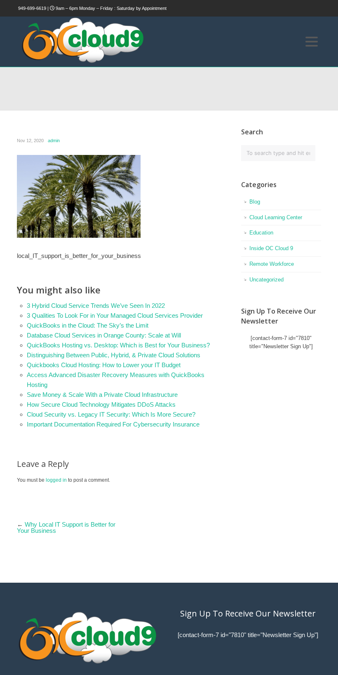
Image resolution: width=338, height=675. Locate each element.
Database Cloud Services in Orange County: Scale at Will (104, 335)
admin (54, 140)
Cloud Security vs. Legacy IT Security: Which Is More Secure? (111, 414)
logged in (56, 480)
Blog (254, 202)
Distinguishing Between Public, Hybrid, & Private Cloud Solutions (113, 355)
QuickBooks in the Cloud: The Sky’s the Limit (87, 325)
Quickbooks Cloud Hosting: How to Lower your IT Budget (104, 364)
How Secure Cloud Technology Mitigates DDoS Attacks (101, 404)
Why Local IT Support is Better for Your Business (66, 527)
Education (261, 233)
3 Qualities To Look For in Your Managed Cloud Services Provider (115, 315)
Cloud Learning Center (275, 217)
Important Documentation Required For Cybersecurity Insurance (113, 424)
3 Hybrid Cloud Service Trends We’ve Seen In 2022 (96, 305)
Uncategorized (266, 280)
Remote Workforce (271, 264)
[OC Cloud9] (82, 61)
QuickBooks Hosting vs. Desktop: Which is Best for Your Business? (118, 345)
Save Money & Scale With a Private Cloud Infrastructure (102, 394)
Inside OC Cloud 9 (271, 248)
